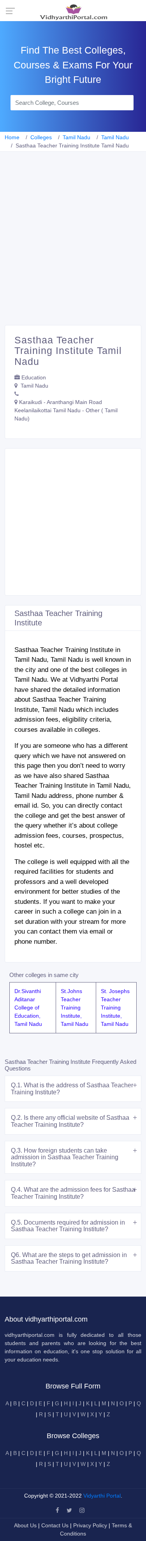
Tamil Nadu (76, 137)
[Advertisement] (73, 247)
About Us (26, 1525)
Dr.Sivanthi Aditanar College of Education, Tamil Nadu (28, 1007)
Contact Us (55, 1525)
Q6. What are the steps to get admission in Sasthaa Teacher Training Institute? (69, 1258)
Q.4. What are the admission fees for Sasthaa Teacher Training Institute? (73, 1193)
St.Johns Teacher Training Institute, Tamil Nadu (74, 1007)
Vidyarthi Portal (102, 1496)
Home (12, 137)
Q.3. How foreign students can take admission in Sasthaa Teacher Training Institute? (64, 1157)
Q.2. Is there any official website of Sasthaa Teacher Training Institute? (70, 1121)
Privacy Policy (91, 1525)
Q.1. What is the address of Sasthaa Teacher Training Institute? (72, 1089)
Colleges (41, 137)
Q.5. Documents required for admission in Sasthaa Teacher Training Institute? (68, 1226)
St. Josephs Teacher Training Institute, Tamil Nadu (115, 1007)
